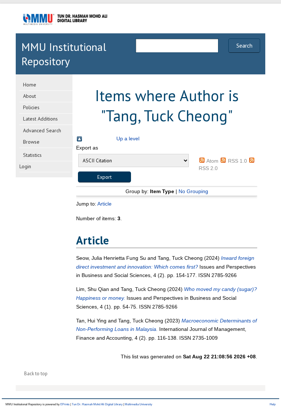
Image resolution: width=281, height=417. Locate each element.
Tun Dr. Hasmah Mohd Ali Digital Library (97, 404)
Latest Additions (40, 118)
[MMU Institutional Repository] (65, 32)
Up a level (127, 138)
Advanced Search (42, 130)
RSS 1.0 (237, 161)
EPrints (65, 404)
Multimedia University (138, 404)
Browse (31, 142)
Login (25, 166)
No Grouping (193, 191)
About (29, 96)
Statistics (32, 155)
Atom (212, 161)
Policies (31, 107)
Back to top (36, 373)
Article (104, 204)
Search (244, 45)
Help (273, 404)
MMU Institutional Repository (63, 54)
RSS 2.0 (208, 168)
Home (29, 84)
